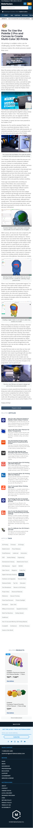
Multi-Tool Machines (7, 613)
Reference (5, 596)
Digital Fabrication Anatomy (9, 574)
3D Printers (25, 15)
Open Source (5, 570)
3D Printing (5, 544)
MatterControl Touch (22, 561)
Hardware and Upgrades (8, 579)
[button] (16, 11)
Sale (12, 15)
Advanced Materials (17, 591)
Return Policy (6, 800)
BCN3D (21, 566)
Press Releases (16, 549)
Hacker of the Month (7, 630)
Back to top (16, 724)
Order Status (6, 790)
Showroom (6, 766)
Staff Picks (17, 15)
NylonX (14, 566)
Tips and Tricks (22, 579)
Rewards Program (8, 795)
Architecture (13, 626)
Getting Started (19, 613)
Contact (5, 788)
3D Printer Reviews (24, 626)
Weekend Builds (6, 583)
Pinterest (21, 741)
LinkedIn (18, 741)
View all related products (16, 717)
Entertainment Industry (8, 561)
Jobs (3, 798)
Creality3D (5, 626)
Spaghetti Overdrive (22, 608)
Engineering (21, 557)
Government (6, 776)
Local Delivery (7, 793)
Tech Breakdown (6, 587)
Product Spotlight (20, 600)
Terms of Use (6, 805)
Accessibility (6, 807)
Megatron (14, 570)
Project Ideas (5, 591)
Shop (3, 761)
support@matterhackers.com (13, 753)
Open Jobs (13, 604)
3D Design (21, 544)
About (4, 786)
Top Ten (15, 583)
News (3, 764)
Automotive (24, 553)
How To (21, 574)
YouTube (24, 741)
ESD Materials (6, 566)
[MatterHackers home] (7, 4)
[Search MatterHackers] (30, 7)
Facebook (8, 741)
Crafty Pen (22, 570)
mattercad (15, 553)
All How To (4, 18)
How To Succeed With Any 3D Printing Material (19, 18)
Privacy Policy (7, 802)
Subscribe (16, 737)
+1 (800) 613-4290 (7, 751)
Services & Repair (8, 778)
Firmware (13, 544)
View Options (10, 681)
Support (5, 773)
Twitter (11, 741)
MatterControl (6, 549)
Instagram (14, 741)
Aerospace (5, 604)
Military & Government (8, 608)
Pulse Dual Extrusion (7, 600)
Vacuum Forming (14, 596)
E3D (3, 557)
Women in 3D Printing (19, 587)
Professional (6, 768)
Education (22, 583)
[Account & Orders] (25, 3)
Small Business (6, 553)
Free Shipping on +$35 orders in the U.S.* (11, 1)
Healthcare (5, 617)
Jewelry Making (11, 557)
